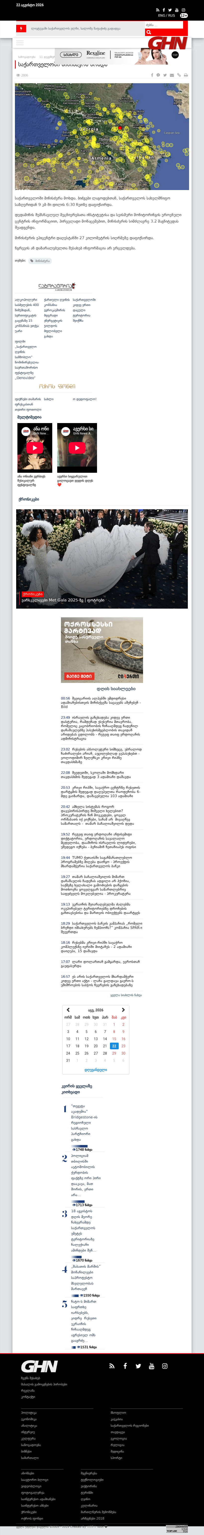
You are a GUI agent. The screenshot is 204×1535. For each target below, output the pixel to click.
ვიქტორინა (89, 1486)
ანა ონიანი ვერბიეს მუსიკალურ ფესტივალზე (31, 480)
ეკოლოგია (119, 1438)
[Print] (186, 75)
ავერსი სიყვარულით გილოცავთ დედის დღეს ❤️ (75, 480)
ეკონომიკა (29, 1419)
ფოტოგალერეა (32, 1493)
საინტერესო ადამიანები (38, 1499)
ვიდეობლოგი (31, 1486)
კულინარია (89, 1505)
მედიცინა (117, 1451)
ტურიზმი (87, 1493)
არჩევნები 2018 (92, 1518)
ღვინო (85, 1499)
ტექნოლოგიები (92, 1480)
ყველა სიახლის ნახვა (126, 995)
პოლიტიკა (29, 1413)
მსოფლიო (118, 1413)
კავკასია (117, 1419)
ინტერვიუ (28, 1432)
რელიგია (117, 1445)
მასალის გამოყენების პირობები (44, 1384)
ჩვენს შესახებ (30, 1378)
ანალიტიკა (29, 1425)
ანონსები (27, 1473)
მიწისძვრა (41, 261)
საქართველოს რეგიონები (130, 1425)
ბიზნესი (26, 1451)
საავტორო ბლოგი (34, 1480)
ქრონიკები (29, 499)
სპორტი (116, 1458)
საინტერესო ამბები (35, 1505)
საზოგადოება (31, 1445)
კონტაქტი (28, 1397)
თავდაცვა (118, 1432)
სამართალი (30, 1458)
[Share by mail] (172, 75)
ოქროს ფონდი (32, 1518)
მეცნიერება (89, 1473)
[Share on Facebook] (152, 75)
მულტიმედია (29, 416)
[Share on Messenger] (158, 75)
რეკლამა (28, 1390)
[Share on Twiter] (165, 75)
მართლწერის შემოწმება (98, 1512)
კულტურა (28, 1438)
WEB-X (91, 1527)
